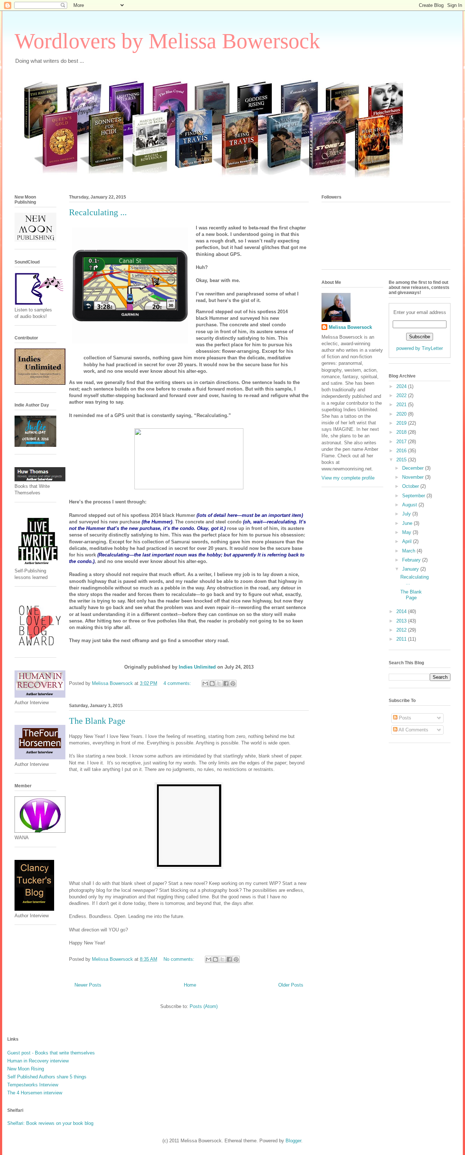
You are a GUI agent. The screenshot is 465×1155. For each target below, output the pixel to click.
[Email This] (205, 683)
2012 (402, 630)
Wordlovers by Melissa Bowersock (167, 41)
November (413, 477)
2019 (402, 423)
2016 (402, 450)
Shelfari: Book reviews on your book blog (50, 1123)
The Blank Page (97, 721)
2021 (402, 404)
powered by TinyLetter (419, 348)
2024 (402, 386)
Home (190, 985)
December (413, 468)
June (408, 523)
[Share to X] (219, 683)
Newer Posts (87, 985)
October (411, 486)
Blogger (293, 1140)
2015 (402, 459)
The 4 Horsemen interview (34, 1092)
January (411, 569)
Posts (404, 718)
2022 (402, 395)
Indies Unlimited (197, 667)
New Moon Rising (25, 1069)
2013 (402, 621)
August (410, 504)
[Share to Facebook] (226, 683)
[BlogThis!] (212, 683)
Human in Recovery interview (38, 1061)
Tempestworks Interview (32, 1084)
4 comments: (178, 683)
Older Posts (290, 985)
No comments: (179, 959)
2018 (402, 432)
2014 (402, 611)
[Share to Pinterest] (232, 683)
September (414, 495)
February (412, 560)
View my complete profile (348, 478)
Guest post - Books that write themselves (51, 1053)
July (407, 514)
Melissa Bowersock (350, 327)
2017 (402, 441)
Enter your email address (419, 312)
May (407, 532)
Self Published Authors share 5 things (46, 1077)
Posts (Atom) (204, 1006)
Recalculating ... (98, 212)
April (407, 541)
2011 (402, 639)
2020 (402, 414)
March (409, 551)
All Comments (412, 729)
